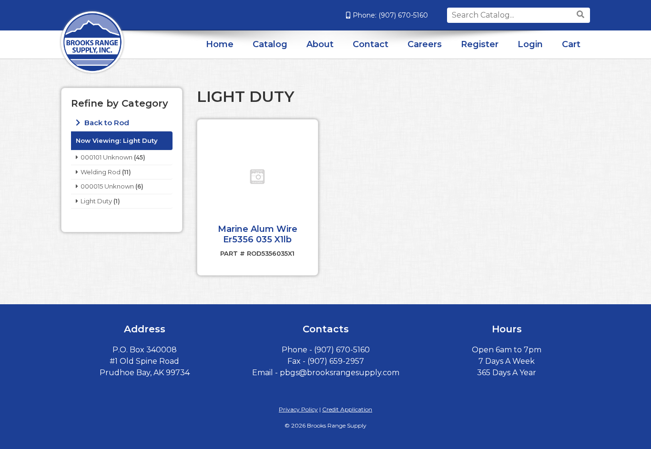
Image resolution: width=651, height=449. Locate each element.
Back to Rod (105, 122)
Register (479, 44)
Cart (571, 44)
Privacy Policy (298, 409)
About (320, 44)
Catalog (270, 44)
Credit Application (347, 409)
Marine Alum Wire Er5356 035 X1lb (257, 234)
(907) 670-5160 (403, 15)
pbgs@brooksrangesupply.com (339, 372)
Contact (370, 44)
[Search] (582, 15)
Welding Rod (101, 172)
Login (530, 44)
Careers (424, 44)
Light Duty (96, 201)
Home (220, 44)
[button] (257, 176)
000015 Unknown (107, 186)
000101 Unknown (106, 157)
